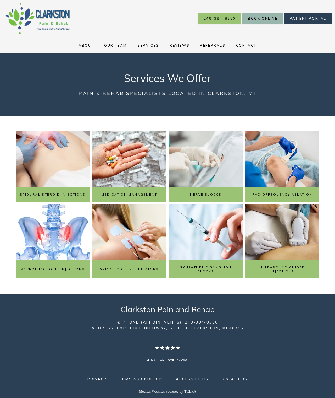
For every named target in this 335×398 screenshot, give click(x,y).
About (86, 45)
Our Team (115, 45)
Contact (246, 45)
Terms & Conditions (141, 379)
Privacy (97, 379)
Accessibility (192, 379)
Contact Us (234, 379)
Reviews (179, 45)
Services (148, 45)
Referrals (212, 45)
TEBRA (190, 392)
